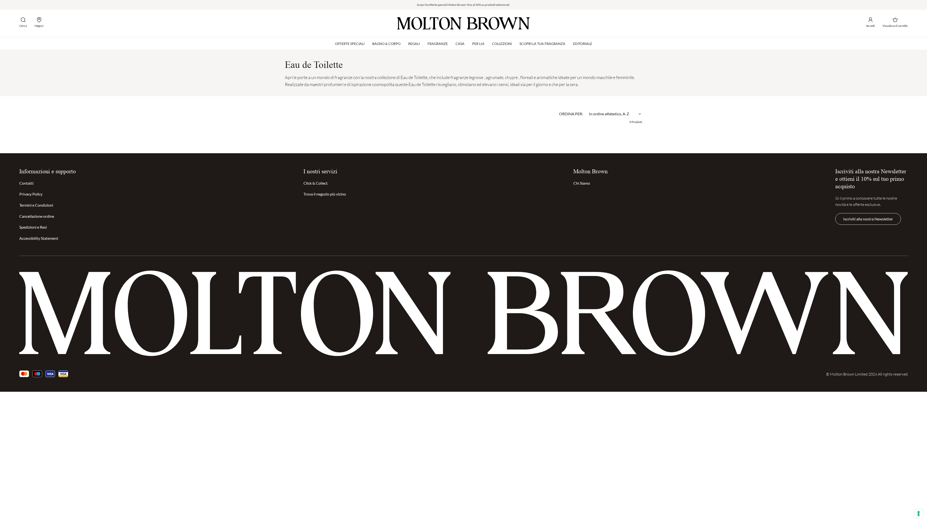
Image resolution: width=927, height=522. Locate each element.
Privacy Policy (30, 194)
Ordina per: (571, 113)
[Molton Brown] (463, 23)
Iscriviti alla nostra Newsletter (868, 219)
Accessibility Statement (38, 238)
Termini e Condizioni (36, 205)
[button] (23, 22)
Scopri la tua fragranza (542, 44)
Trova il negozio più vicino (324, 194)
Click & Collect (315, 183)
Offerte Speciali (350, 44)
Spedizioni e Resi (33, 227)
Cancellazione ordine (36, 216)
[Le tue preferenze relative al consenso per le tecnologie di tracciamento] (918, 513)
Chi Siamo (581, 183)
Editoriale (582, 44)
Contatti (26, 183)
